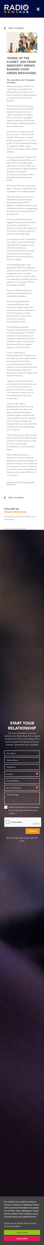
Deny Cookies (22, 1238)
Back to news (16, 28)
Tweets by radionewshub (15, 529)
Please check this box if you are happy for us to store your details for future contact (24, 810)
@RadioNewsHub (15, 512)
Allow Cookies (22, 1232)
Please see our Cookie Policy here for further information (20, 1224)
